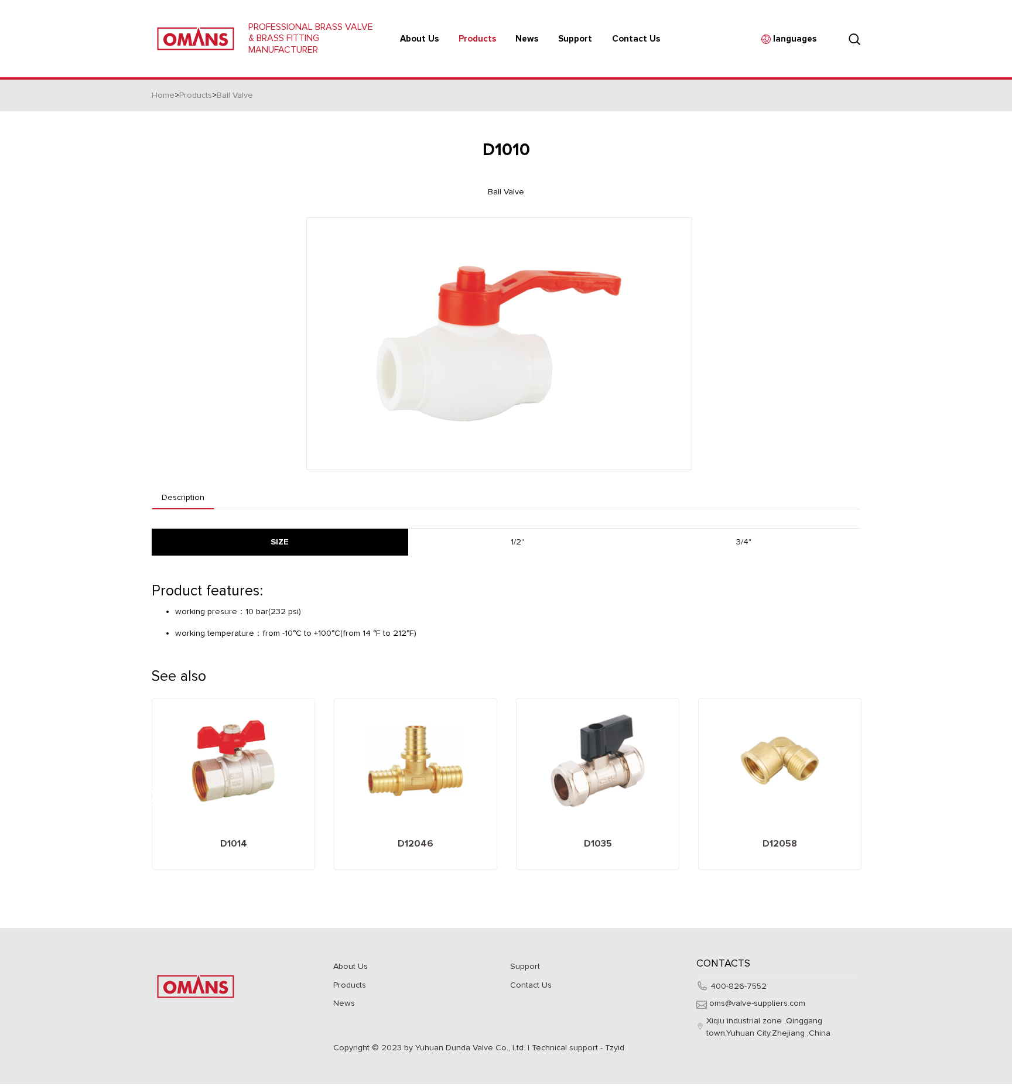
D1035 (598, 843)
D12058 (780, 843)
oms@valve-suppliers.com (757, 1003)
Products (477, 38)
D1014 (233, 843)
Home (163, 95)
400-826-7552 (738, 986)
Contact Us (636, 38)
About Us (419, 38)
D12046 (415, 843)
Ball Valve (235, 95)
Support (525, 966)
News (344, 1003)
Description (183, 497)
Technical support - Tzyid (578, 1048)
